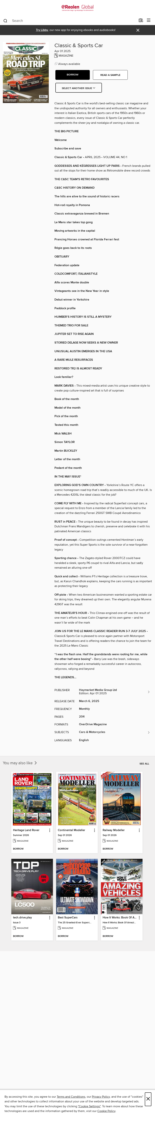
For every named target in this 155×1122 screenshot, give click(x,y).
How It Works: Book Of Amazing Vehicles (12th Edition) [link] (120, 917)
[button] (72, 75)
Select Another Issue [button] (77, 88)
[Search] (5, 21)
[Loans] (140, 21)
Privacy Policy (101, 1097)
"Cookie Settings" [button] (89, 1106)
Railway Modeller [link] (114, 830)
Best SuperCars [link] (68, 917)
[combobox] (70, 20)
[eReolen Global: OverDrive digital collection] (77, 8)
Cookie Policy (106, 1111)
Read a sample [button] (110, 75)
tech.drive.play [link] (22, 917)
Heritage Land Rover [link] (26, 830)
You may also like (18, 763)
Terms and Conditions (71, 1097)
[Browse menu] (148, 20)
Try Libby (42, 30)
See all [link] (144, 763)
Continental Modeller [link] (71, 830)
